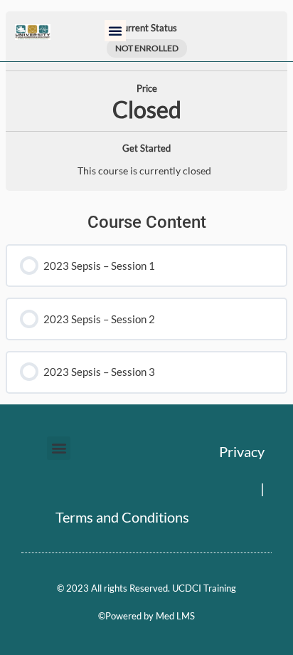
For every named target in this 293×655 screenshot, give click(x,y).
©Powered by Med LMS (146, 616)
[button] (115, 30)
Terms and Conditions (122, 516)
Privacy (242, 451)
